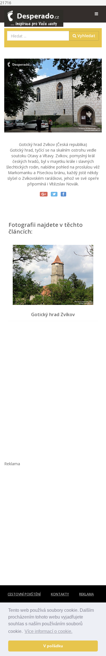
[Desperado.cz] (33, 14)
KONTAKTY (60, 594)
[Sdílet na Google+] (43, 194)
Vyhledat (85, 35)
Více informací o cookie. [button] (48, 631)
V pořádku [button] (53, 646)
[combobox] (38, 36)
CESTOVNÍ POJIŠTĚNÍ (24, 594)
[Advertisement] (53, 388)
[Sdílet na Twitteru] (54, 194)
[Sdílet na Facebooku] (63, 194)
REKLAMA (86, 594)
